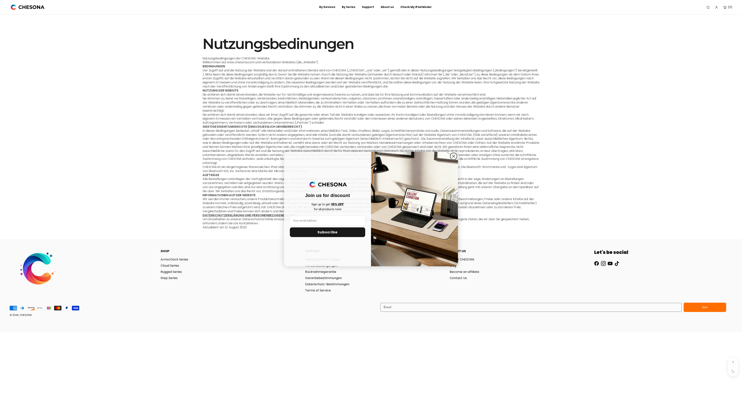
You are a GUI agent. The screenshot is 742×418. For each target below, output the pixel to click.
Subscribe (327, 232)
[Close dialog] (453, 156)
